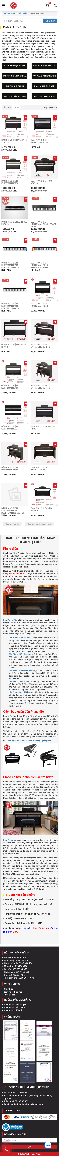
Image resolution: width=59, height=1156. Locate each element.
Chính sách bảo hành (14, 1007)
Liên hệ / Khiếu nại (13, 992)
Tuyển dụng (9, 995)
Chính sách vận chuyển (15, 1004)
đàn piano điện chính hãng (39, 524)
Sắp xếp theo (50, 108)
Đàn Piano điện (10, 620)
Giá (15, 108)
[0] (47, 5)
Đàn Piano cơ (9, 840)
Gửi (29, 1147)
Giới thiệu (8, 989)
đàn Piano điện (15, 574)
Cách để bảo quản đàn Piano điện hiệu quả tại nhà (29, 741)
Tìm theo (7, 108)
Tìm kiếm (51, 21)
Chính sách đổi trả (13, 1010)
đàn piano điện (12, 524)
